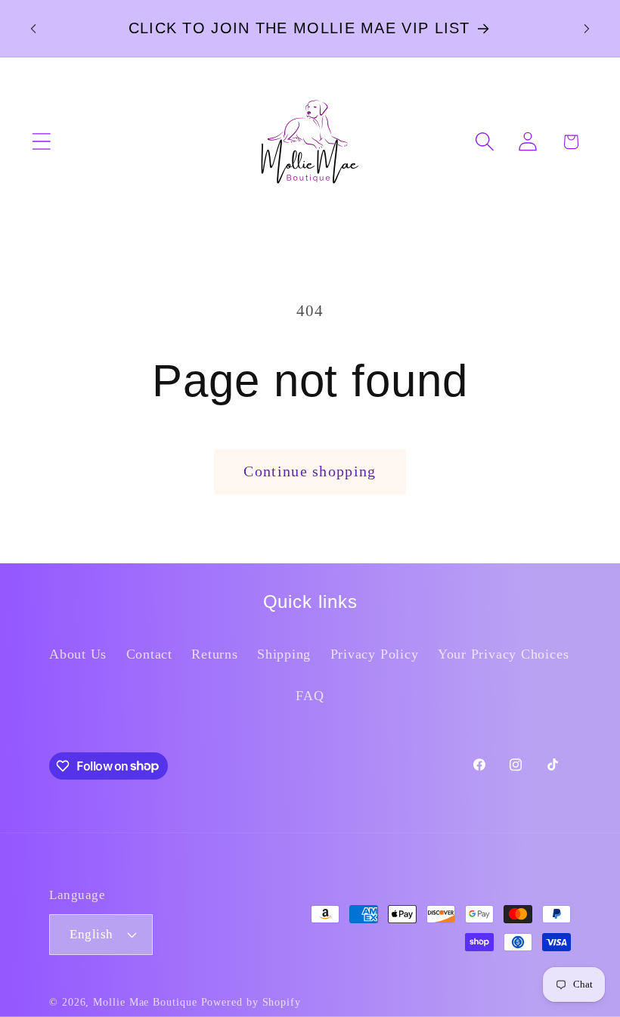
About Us (78, 654)
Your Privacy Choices (503, 654)
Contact (149, 654)
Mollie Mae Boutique (145, 1002)
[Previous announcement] (33, 28)
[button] (41, 141)
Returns (214, 654)
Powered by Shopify (251, 1002)
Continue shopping (309, 471)
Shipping (284, 654)
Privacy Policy (374, 654)
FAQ (310, 695)
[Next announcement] (586, 28)
